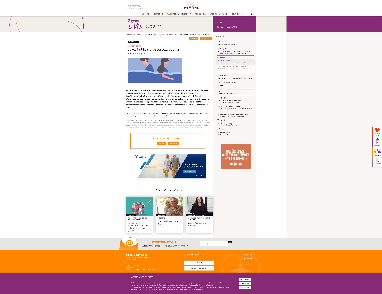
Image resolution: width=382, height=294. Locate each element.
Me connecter (206, 38)
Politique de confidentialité (205, 285)
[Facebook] (244, 258)
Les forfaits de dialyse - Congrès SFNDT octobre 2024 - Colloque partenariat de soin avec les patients (235, 53)
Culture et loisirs (224, 133)
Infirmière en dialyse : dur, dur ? (235, 80)
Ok (230, 242)
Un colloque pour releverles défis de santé (233, 115)
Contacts (199, 262)
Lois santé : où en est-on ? (226, 87)
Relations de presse (198, 268)
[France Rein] (191, 5)
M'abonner (193, 38)
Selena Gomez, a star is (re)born (199, 224)
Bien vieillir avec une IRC (168, 222)
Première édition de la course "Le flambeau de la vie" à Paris (235, 108)
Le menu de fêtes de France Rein (228, 124)
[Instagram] (254, 258)
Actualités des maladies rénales (227, 92)
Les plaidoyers (132, 265)
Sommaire (221, 36)
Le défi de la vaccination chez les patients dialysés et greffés (138, 227)
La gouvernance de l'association (140, 270)
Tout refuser (245, 283)
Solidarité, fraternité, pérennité (227, 44)
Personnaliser (244, 287)
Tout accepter (244, 279)
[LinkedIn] (247, 258)
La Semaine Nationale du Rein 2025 (229, 101)
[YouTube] (251, 258)
